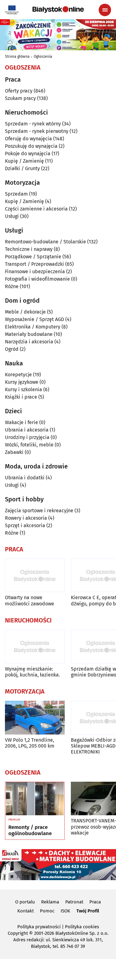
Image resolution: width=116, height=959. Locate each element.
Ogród (12, 349)
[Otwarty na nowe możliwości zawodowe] (35, 575)
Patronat (74, 902)
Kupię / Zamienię (24, 161)
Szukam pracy (20, 98)
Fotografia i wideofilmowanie (37, 279)
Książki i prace (21, 397)
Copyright (18, 933)
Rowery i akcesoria (26, 518)
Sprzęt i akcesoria (25, 525)
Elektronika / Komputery (32, 327)
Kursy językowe (21, 382)
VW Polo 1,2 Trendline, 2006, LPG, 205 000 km (29, 743)
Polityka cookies (82, 927)
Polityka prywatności (39, 927)
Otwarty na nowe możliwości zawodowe (29, 600)
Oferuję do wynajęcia (28, 139)
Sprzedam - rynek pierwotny (36, 131)
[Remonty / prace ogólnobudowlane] (34, 799)
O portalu (25, 902)
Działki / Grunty (22, 168)
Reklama (50, 902)
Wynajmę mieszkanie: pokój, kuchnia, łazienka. (32, 672)
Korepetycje (18, 375)
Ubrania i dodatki (25, 478)
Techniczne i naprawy (29, 249)
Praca (95, 902)
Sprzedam (16, 194)
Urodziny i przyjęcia (27, 437)
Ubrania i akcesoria (27, 430)
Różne (12, 286)
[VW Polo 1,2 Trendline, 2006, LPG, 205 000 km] (35, 718)
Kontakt (25, 911)
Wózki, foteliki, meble (29, 445)
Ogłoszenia (43, 56)
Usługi (12, 216)
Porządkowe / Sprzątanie (33, 257)
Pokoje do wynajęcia (27, 153)
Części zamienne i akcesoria (36, 209)
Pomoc (47, 911)
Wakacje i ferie (21, 422)
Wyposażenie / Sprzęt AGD (34, 319)
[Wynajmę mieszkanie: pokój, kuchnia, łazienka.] (35, 646)
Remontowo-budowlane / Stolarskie (45, 242)
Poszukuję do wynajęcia (31, 146)
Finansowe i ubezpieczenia (35, 271)
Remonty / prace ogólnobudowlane (30, 830)
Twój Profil (87, 911)
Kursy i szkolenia (23, 389)
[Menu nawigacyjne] (105, 10)
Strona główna (17, 56)
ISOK (65, 911)
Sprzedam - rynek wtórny (33, 124)
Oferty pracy (18, 91)
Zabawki (14, 452)
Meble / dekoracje (25, 312)
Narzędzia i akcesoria (29, 342)
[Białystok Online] (58, 9)
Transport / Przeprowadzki (34, 264)
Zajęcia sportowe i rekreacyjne (39, 510)
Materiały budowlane (29, 334)
